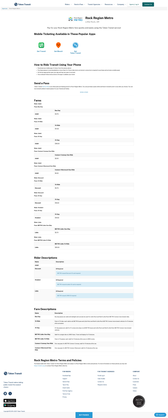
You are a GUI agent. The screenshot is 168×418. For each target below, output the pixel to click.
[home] (22, 4)
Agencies (4, 8)
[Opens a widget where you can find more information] (160, 415)
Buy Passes (84, 415)
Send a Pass (45, 86)
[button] (68, 4)
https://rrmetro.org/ (39, 365)
